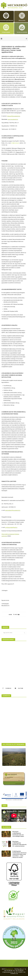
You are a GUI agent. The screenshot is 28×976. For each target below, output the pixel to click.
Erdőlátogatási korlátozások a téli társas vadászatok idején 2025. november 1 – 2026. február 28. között (19, 854)
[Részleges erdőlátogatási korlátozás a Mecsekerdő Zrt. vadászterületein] (6, 844)
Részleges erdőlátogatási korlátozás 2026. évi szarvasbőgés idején (18, 834)
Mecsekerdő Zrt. (10, 969)
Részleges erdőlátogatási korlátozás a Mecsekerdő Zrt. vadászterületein (19, 844)
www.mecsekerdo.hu (13, 119)
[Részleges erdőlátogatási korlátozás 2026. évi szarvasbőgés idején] (6, 834)
